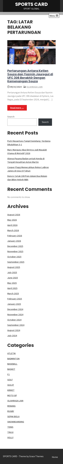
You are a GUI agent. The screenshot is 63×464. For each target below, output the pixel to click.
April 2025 (12, 288)
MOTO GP (12, 395)
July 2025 (12, 272)
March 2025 (13, 293)
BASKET (11, 369)
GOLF (10, 379)
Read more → (17, 107)
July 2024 (12, 335)
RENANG (11, 405)
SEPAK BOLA (13, 416)
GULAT (10, 384)
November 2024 (15, 314)
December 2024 (15, 309)
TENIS (10, 427)
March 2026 (13, 230)
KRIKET (11, 390)
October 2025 (14, 256)
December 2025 (15, 246)
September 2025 (15, 261)
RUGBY (10, 411)
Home (55, 457)
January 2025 (14, 304)
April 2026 (12, 225)
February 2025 (14, 298)
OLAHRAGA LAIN (34, 86)
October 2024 (14, 319)
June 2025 (12, 277)
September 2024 (15, 325)
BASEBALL (12, 363)
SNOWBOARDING (15, 421)
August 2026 (13, 214)
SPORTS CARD (31, 4)
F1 (8, 374)
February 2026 (14, 235)
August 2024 (13, 330)
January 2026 (14, 240)
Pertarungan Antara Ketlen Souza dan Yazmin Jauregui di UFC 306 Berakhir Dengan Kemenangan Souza (30, 76)
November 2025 (15, 251)
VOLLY (10, 437)
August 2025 (13, 267)
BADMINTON (13, 358)
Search (11, 116)
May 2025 (12, 283)
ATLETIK (11, 353)
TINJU (10, 432)
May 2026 (12, 219)
